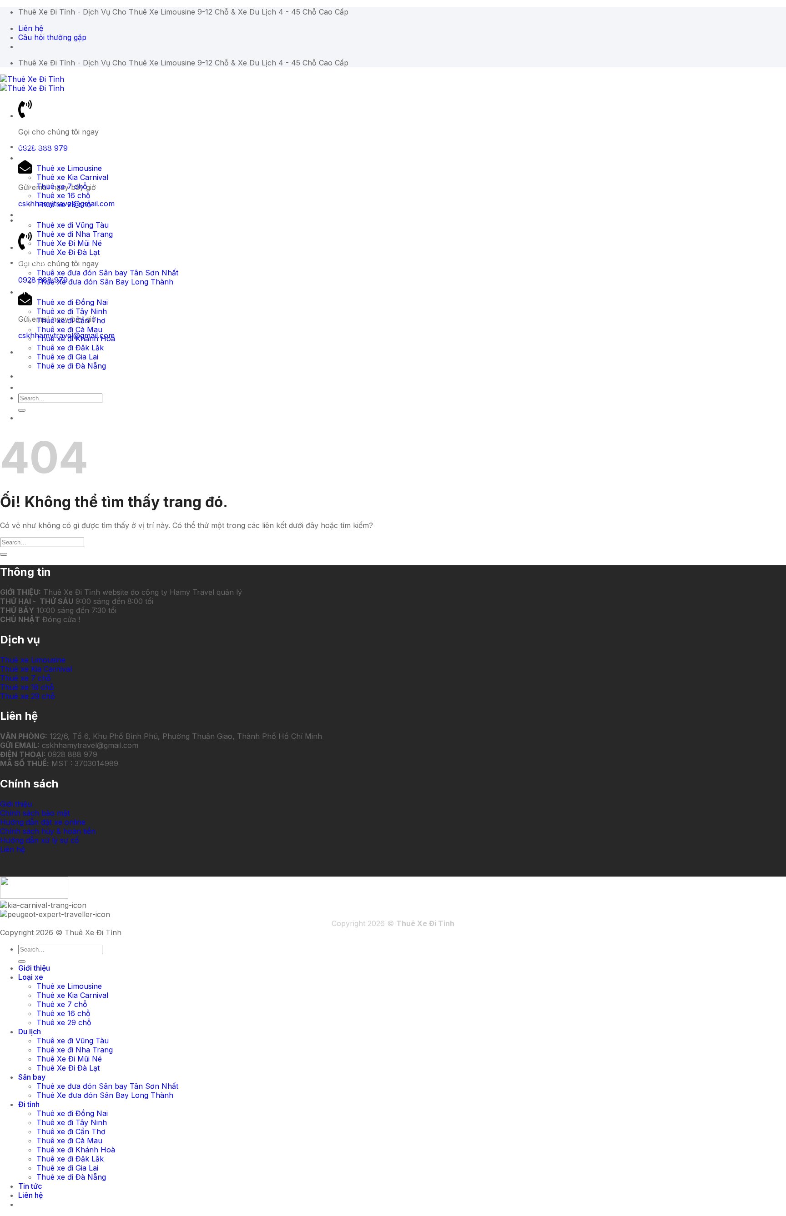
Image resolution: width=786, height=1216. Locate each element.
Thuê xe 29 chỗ (63, 204)
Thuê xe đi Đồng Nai (72, 302)
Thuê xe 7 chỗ (61, 186)
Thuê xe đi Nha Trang (74, 234)
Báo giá (31, 417)
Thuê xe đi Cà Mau (69, 329)
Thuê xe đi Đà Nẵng (71, 365)
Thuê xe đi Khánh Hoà (75, 338)
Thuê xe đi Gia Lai (67, 356)
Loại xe (30, 157)
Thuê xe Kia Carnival (72, 177)
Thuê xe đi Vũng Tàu (72, 224)
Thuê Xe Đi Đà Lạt (68, 252)
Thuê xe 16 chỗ (63, 195)
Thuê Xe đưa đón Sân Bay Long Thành (104, 281)
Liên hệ (30, 387)
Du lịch (29, 214)
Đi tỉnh (29, 291)
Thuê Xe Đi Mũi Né (69, 243)
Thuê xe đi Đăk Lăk (70, 347)
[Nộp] (21, 410)
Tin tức (30, 375)
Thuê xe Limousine (69, 168)
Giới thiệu (34, 146)
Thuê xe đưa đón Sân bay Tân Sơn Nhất (107, 272)
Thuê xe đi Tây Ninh (71, 311)
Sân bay (31, 262)
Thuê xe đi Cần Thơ (71, 320)
